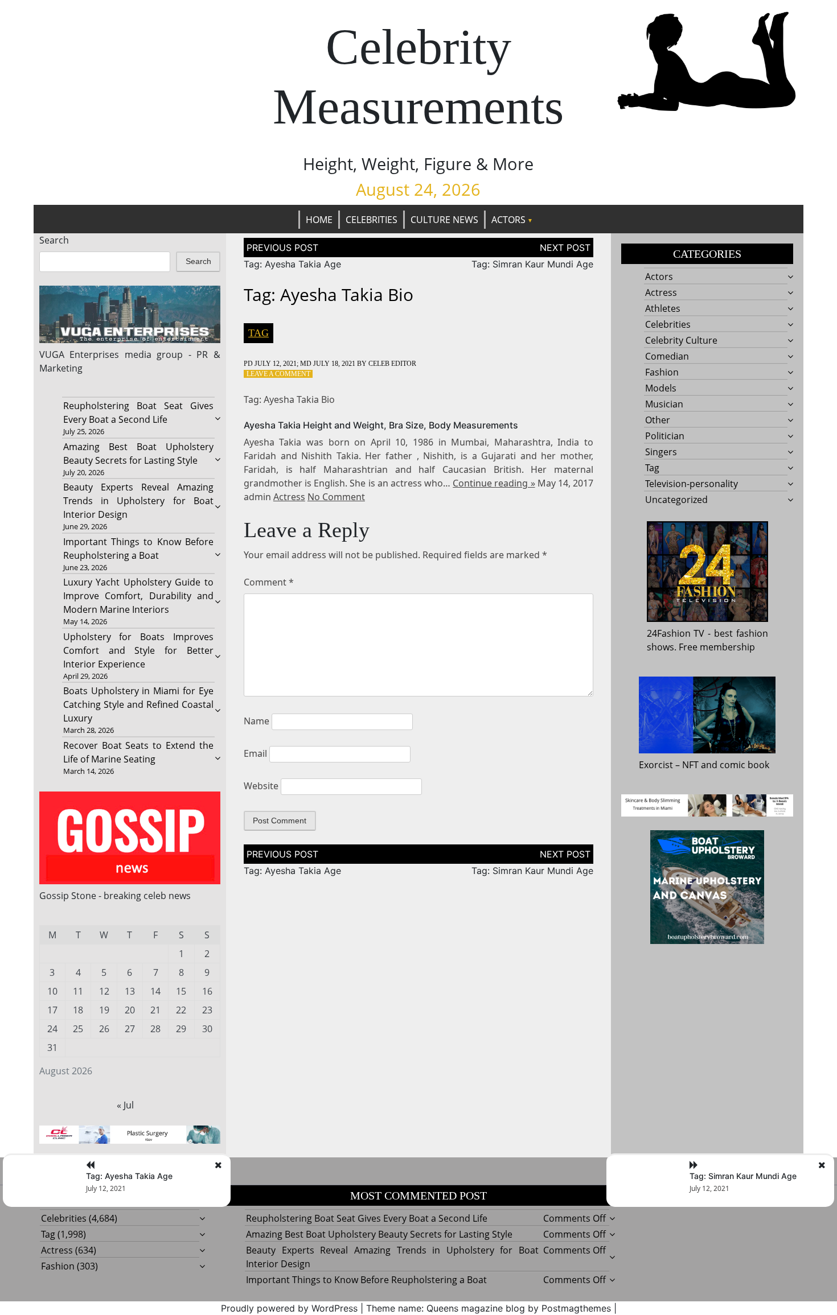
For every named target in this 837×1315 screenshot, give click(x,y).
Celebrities (371, 219)
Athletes (662, 308)
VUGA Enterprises (79, 354)
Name (256, 721)
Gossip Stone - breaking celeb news (115, 895)
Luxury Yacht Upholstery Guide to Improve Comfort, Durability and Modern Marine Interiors (138, 596)
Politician (664, 436)
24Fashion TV (676, 633)
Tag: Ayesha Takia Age (292, 264)
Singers (661, 452)
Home (319, 219)
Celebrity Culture (681, 340)
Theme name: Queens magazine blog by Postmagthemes (488, 1308)
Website (261, 786)
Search (54, 240)
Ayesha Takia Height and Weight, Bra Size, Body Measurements (381, 425)
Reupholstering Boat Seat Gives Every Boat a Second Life (366, 1218)
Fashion (662, 372)
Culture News (444, 219)
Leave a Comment (278, 374)
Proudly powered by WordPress (289, 1308)
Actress (289, 496)
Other (657, 420)
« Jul (125, 1105)
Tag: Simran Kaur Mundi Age (532, 264)
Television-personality (691, 483)
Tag (258, 333)
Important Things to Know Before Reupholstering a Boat (366, 1279)
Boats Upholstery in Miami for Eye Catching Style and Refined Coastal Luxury (138, 704)
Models (660, 388)
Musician (664, 404)
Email (255, 753)
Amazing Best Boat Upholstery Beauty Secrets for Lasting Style (379, 1234)
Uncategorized (676, 499)
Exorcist (656, 765)
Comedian (667, 356)
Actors (508, 219)
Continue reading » (494, 483)
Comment (269, 582)
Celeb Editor (392, 364)
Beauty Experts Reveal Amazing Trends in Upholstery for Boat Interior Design (138, 501)
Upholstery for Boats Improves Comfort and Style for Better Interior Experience (138, 650)
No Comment (336, 496)
